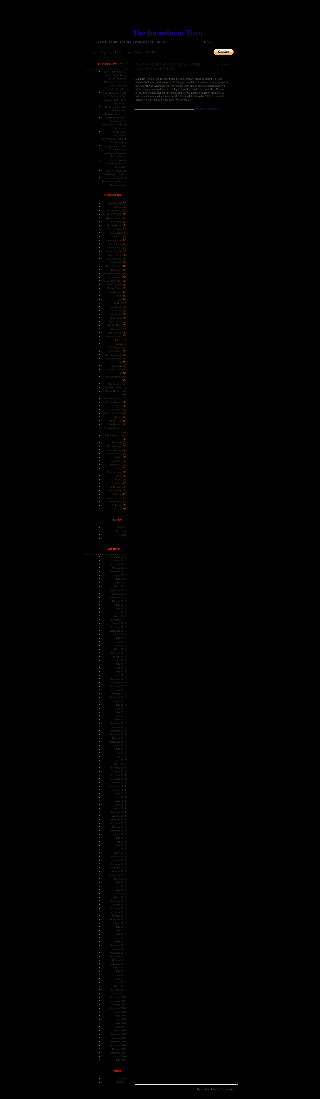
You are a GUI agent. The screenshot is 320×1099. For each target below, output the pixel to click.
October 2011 (119, 915)
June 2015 (121, 752)
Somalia (117, 468)
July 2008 (121, 1060)
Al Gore (118, 206)
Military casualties (117, 369)
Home (94, 52)
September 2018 (117, 630)
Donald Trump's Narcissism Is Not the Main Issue (115, 163)
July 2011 (121, 926)
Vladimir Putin (115, 501)
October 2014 (119, 782)
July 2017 (121, 664)
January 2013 (119, 860)
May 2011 (121, 934)
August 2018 (119, 634)
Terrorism (116, 483)
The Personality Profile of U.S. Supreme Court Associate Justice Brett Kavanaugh (114, 98)
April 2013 (120, 849)
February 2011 (118, 945)
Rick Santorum (114, 446)
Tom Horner (115, 490)
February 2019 (118, 619)
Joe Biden (116, 306)
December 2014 (118, 775)
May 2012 (121, 889)
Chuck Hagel (115, 247)
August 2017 (119, 660)
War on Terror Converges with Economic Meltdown (166, 66)
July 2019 (121, 604)
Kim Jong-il (116, 328)
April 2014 (120, 804)
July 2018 (121, 638)
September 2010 (117, 963)
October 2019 (119, 601)
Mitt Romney (114, 383)
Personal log (115, 420)
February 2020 (118, 590)
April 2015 (120, 760)
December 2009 (118, 997)
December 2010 (118, 952)
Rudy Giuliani (115, 453)
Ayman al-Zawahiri (112, 214)
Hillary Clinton (114, 288)
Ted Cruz (117, 479)
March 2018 (120, 649)
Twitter (122, 534)
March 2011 (120, 941)
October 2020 (119, 567)
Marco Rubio (115, 351)
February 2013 (118, 856)
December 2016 (118, 686)
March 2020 (120, 586)
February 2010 (118, 989)
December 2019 (118, 597)
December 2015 (118, 730)
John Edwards (115, 310)
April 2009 (120, 1026)
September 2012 (117, 875)
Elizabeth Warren (113, 273)
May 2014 (121, 800)
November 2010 (117, 956)
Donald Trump (113, 266)
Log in (122, 1078)
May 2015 (121, 756)
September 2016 (117, 697)
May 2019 (121, 608)
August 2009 (119, 1011)
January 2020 (119, 593)
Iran (119, 295)
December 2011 (118, 908)
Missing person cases (115, 376)
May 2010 (121, 978)
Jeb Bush (117, 303)
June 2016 (121, 708)
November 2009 (117, 1000)
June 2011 (121, 930)
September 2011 (117, 919)
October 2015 (119, 738)
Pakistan (117, 416)
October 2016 (119, 693)
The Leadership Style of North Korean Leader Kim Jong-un (115, 110)
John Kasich (116, 314)
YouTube (121, 527)
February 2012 (118, 900)
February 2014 (118, 812)
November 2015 (117, 734)
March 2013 (120, 852)
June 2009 (121, 1019)
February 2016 (118, 723)
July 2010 (121, 971)
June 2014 (121, 797)
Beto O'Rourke (115, 229)
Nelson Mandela (114, 402)
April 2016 (120, 715)
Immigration (114, 291)
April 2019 (120, 612)
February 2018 (118, 652)
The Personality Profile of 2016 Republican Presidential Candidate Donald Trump (114, 151)
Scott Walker (116, 464)
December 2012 (118, 863)
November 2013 (117, 823)
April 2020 (120, 582)
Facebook (121, 531)
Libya (118, 340)
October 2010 (119, 960)
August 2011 (119, 923)
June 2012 (121, 886)
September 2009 (117, 1008)
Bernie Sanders (114, 225)
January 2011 (119, 949)
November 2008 (117, 1045)
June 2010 (121, 974)
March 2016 (120, 719)
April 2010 (120, 982)
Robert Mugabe (114, 449)
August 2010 (119, 967)
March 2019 (120, 615)
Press (118, 52)
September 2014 (117, 786)
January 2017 (119, 682)
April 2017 (120, 675)
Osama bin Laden (112, 413)
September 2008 (117, 1052)
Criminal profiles (114, 251)
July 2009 (121, 1015)
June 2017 (121, 667)
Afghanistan (114, 203)
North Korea (114, 409)
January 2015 (119, 771)
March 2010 (120, 986)
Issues (128, 52)
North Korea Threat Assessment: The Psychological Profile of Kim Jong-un (114, 123)
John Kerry (116, 317)
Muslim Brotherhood (115, 391)
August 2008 (119, 1056)
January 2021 (119, 560)
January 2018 (119, 656)
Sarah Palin (116, 460)
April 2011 (120, 937)
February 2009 (118, 1034)
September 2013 (117, 830)
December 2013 (118, 819)
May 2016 (121, 712)
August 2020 (119, 575)
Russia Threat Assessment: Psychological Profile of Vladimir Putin (114, 137)
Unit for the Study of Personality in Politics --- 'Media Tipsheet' (114, 181)
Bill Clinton (116, 232)
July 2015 (121, 749)
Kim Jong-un (114, 332)
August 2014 (119, 789)
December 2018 (118, 627)
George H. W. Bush (112, 280)
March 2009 (120, 1030)
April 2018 (120, 645)
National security (112, 398)
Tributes (117, 494)
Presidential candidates (114, 428)
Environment (114, 277)
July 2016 (121, 704)
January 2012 (119, 904)
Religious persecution (115, 435)
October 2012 (119, 871)
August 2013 (119, 834)
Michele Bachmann (116, 358)
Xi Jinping (117, 505)
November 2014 (117, 778)
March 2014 (120, 808)
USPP (123, 538)
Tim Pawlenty (115, 486)
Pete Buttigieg (115, 424)
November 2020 (117, 564)
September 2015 (117, 741)
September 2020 (117, 571)
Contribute (151, 52)
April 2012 (120, 893)
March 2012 (120, 897)
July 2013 (121, 837)
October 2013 (119, 826)
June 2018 (121, 641)
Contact (139, 52)
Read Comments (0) (209, 108)
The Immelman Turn (167, 32)
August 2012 (119, 878)
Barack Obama (113, 217)
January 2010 (119, 993)
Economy (116, 269)
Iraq (118, 299)
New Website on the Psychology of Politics (115, 172)
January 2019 (119, 623)
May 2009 (121, 1023)
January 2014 (119, 815)
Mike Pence (116, 365)
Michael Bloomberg (112, 354)
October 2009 (119, 1004)
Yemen (117, 509)
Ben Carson (116, 221)
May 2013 (121, 845)
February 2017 (118, 678)
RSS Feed (121, 1082)
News (119, 405)
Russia (119, 457)
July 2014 (121, 793)
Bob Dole (117, 236)
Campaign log (113, 240)
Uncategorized (113, 497)
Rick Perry (117, 442)
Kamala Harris (115, 325)
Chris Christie (115, 243)
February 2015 (118, 767)
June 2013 (121, 841)
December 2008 (118, 1041)
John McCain (115, 321)
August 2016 (119, 701)
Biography (106, 52)
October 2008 (119, 1048)
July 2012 (121, 882)
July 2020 (121, 578)
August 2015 (119, 745)
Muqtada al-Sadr (112, 387)
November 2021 (117, 556)
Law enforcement (112, 336)
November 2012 (117, 867)
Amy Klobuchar (114, 210)
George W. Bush (113, 284)
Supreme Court (114, 472)
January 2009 (119, 1037)
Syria (119, 475)
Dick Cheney (114, 254)
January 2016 (119, 726)
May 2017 (121, 671)
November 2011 (117, 912)
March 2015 (120, 763)
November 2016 (117, 689)
